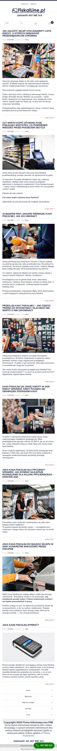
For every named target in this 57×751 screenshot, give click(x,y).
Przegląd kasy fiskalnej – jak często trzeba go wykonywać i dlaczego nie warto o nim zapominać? (26, 308)
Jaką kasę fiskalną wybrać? (20, 625)
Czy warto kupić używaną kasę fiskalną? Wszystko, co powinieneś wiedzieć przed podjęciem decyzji (24, 125)
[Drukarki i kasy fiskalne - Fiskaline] (28, 10)
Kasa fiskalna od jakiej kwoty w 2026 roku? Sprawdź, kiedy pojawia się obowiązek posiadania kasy (26, 388)
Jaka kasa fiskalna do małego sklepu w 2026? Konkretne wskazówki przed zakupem (27, 546)
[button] (7, 23)
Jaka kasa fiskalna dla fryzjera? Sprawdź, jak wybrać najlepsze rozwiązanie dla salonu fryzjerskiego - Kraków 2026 (28, 473)
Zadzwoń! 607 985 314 (29, 15)
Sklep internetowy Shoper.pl (28, 749)
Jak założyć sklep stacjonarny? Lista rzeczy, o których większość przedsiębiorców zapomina (26, 33)
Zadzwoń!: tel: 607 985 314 (28, 741)
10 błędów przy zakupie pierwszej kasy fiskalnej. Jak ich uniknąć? (27, 215)
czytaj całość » (50, 117)
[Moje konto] (35, 23)
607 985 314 (46, 745)
